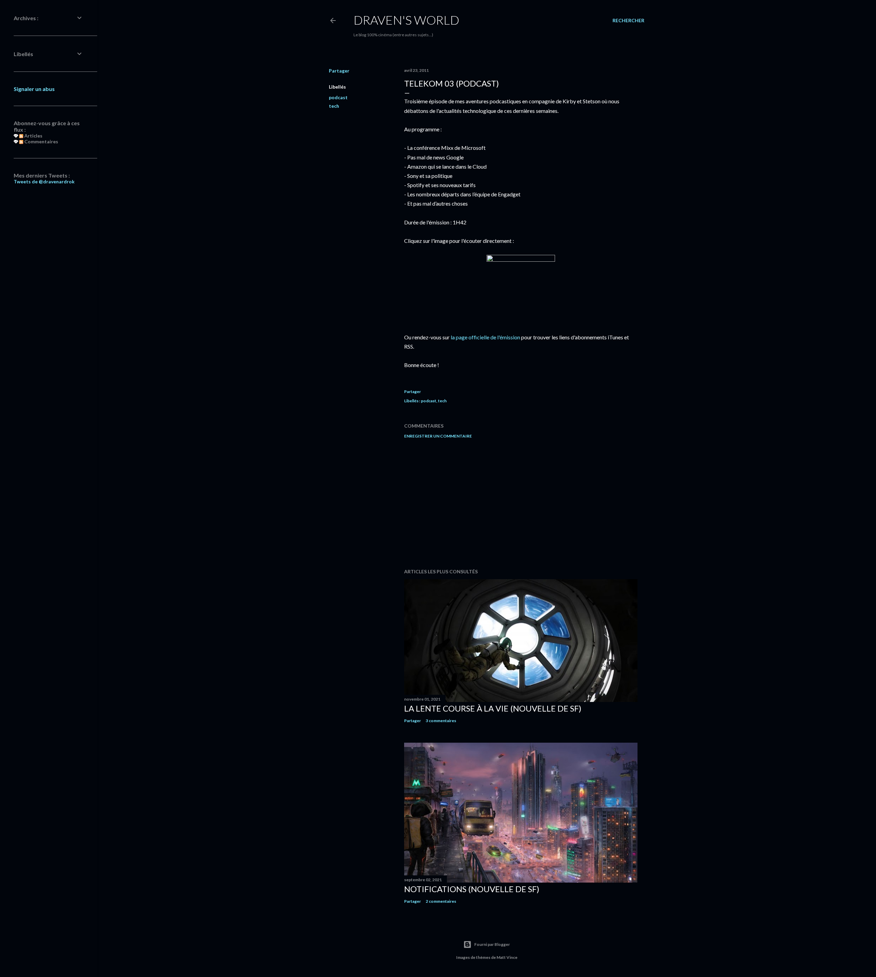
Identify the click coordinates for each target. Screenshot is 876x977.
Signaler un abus (34, 89)
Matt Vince (507, 957)
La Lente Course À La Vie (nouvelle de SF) (492, 708)
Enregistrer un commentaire (438, 436)
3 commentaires (441, 720)
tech (334, 106)
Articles (32, 136)
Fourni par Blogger (492, 944)
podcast (338, 97)
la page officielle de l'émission (485, 337)
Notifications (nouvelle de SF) (471, 889)
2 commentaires (441, 901)
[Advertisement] (520, 503)
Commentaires (40, 141)
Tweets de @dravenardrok (44, 181)
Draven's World (406, 19)
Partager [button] (339, 71)
